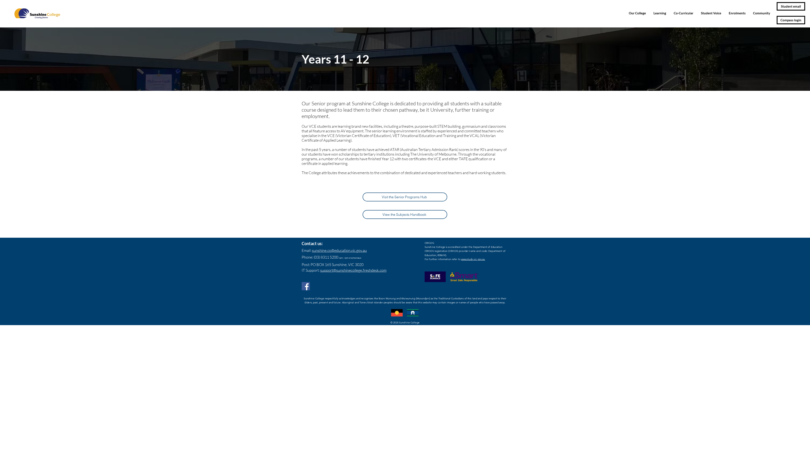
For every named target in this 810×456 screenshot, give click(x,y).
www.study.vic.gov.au (473, 259)
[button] (638, 13)
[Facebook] (306, 286)
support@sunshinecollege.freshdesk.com (353, 270)
